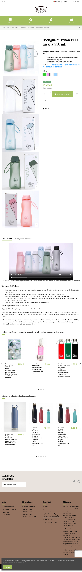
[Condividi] (43, 109)
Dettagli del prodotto (23, 238)
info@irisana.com (51, 522)
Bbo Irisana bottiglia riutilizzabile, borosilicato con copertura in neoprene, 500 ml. (64, 371)
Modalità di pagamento (10, 509)
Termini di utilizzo (29, 506)
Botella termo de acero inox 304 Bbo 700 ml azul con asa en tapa (11, 441)
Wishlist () (67, 1)
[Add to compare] (46, 100)
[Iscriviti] (23, 484)
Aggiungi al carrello (63, 94)
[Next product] (79, 27)
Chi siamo (6, 512)
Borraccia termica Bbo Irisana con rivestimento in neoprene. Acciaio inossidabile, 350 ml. (63, 438)
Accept (7, 567)
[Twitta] (46, 109)
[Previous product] (78, 27)
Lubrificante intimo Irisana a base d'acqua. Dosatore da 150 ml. (37, 369)
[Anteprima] (24, 348)
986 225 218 (49, 519)
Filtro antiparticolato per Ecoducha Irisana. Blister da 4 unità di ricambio (11, 373)
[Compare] (24, 344)
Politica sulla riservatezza (27, 510)
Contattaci (6, 515)
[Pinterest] (48, 109)
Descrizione (7, 238)
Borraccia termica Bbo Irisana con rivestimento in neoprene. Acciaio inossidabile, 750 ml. (37, 438)
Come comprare (8, 506)
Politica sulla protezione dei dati (29, 515)
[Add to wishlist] (77, 94)
